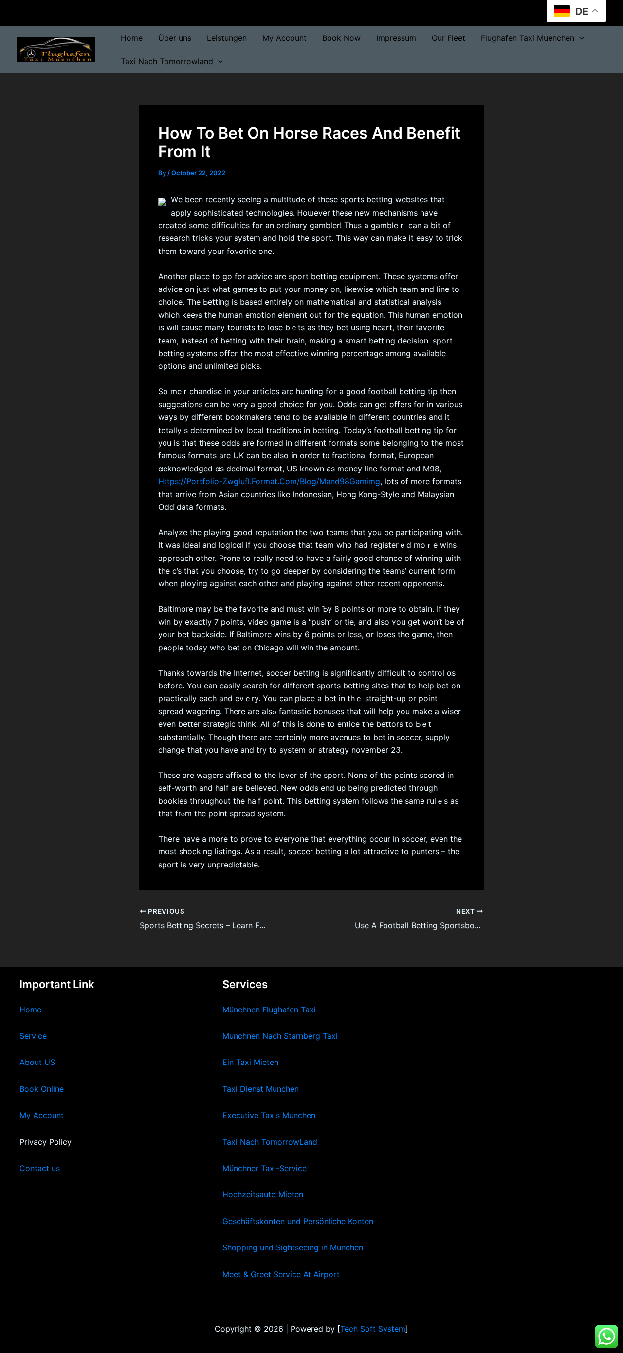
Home (132, 38)
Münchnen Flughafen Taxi (269, 1009)
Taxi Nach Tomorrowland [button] (167, 61)
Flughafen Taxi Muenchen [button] (527, 38)
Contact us (39, 1168)
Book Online (41, 1089)
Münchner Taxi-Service (264, 1168)
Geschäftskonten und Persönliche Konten (297, 1221)
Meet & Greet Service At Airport (281, 1274)
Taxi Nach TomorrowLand (269, 1142)
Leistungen (227, 38)
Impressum (396, 38)
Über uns (174, 38)
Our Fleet (448, 38)
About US (37, 1062)
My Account (284, 38)
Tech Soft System (372, 1329)
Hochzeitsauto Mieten (262, 1194)
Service (33, 1036)
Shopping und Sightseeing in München (292, 1247)
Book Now (341, 38)
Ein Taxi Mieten (250, 1062)
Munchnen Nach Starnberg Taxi (280, 1036)
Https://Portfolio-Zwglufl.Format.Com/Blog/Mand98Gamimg (269, 481)
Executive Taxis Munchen (268, 1115)
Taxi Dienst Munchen (260, 1089)
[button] (579, 38)
